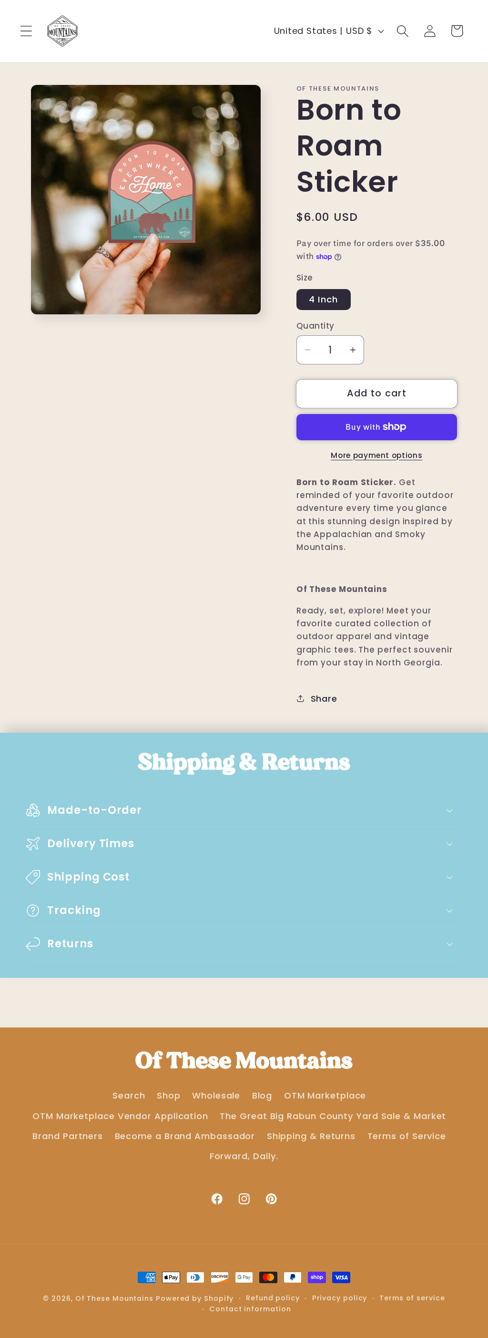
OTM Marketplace (325, 1095)
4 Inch (323, 299)
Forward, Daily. (244, 1156)
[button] (26, 30)
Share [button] (324, 699)
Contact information (250, 1309)
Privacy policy (339, 1298)
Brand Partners (67, 1136)
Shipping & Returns (311, 1136)
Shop (169, 1095)
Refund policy (273, 1298)
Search (128, 1095)
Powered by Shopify (195, 1298)
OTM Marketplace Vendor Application (120, 1116)
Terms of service (412, 1298)
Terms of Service (407, 1136)
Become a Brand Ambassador (185, 1136)
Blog (262, 1095)
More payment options (376, 455)
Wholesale (216, 1095)
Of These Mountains (115, 1298)
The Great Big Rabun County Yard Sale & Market (333, 1116)
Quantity (315, 326)
